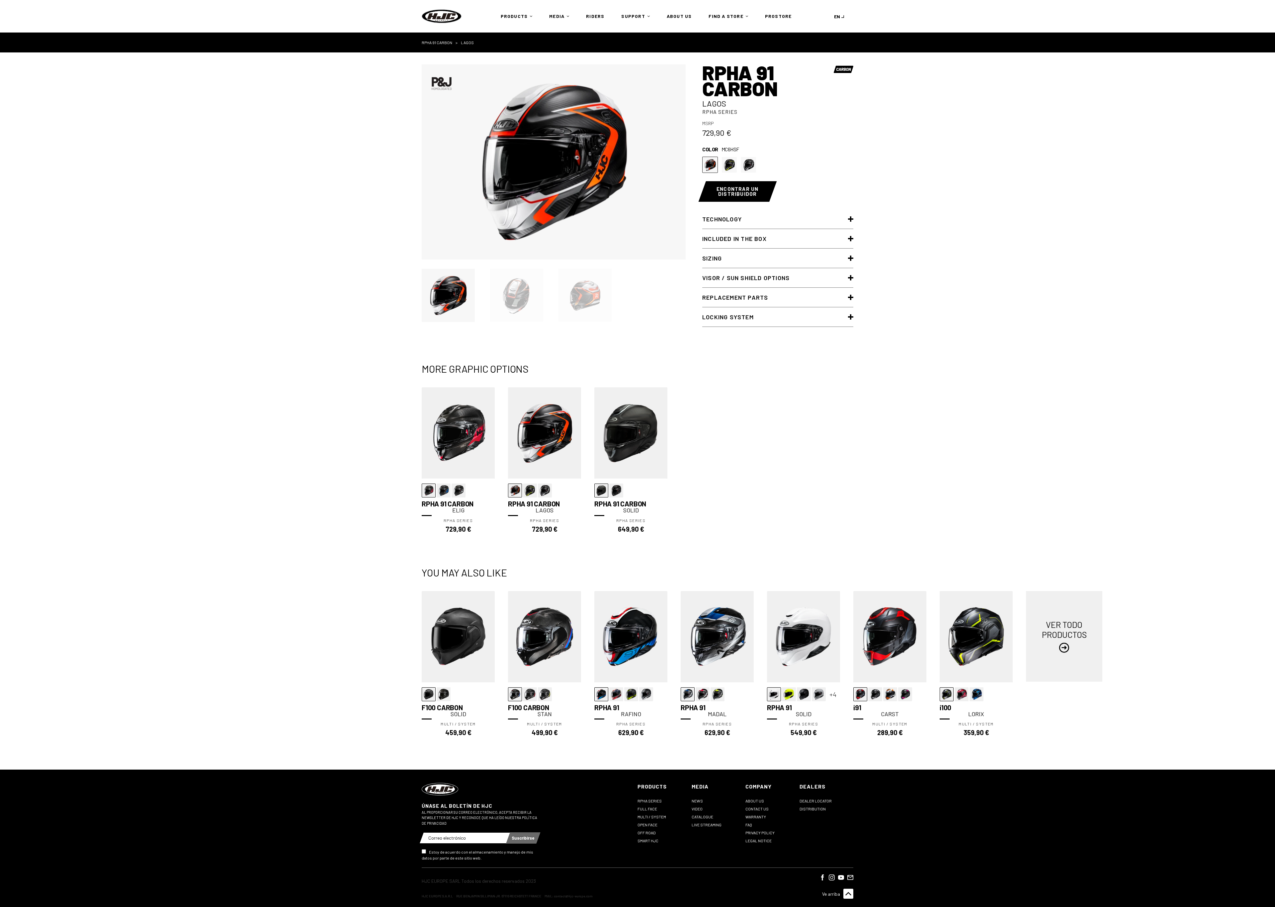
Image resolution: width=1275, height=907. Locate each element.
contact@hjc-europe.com (573, 896)
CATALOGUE (702, 816)
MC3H (729, 165)
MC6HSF (710, 165)
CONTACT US (757, 808)
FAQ (748, 824)
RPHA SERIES (650, 800)
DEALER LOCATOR (816, 800)
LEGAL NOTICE (758, 840)
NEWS (697, 800)
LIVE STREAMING (707, 824)
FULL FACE (647, 808)
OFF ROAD (647, 832)
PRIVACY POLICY (760, 832)
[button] (515, 16)
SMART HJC (648, 840)
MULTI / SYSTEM (652, 816)
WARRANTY (755, 816)
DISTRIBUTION (813, 808)
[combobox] (840, 16)
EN (837, 16)
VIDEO (697, 808)
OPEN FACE (647, 824)
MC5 (748, 165)
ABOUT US (754, 800)
